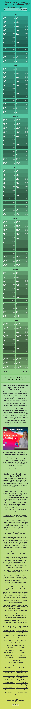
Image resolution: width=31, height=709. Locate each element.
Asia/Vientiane (9, 667)
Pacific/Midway (7, 675)
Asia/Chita (22, 655)
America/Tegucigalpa (21, 692)
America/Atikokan (9, 670)
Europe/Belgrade (22, 657)
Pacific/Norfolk (22, 630)
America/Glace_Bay (22, 685)
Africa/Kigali (16, 675)
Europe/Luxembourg (9, 655)
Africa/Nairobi (21, 633)
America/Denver (22, 682)
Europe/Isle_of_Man (9, 677)
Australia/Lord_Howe (22, 690)
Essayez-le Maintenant (15, 468)
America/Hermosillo (9, 637)
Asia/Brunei (22, 652)
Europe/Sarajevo (9, 633)
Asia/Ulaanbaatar (9, 685)
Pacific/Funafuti (9, 687)
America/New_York (9, 640)
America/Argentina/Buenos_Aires (15, 645)
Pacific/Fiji (21, 667)
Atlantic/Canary (9, 692)
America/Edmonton (22, 665)
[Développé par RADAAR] (15, 700)
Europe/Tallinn (9, 690)
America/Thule (9, 672)
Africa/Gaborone (15, 660)
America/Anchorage (9, 665)
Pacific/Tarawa (22, 670)
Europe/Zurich (22, 677)
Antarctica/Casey (9, 657)
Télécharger (24, 9)
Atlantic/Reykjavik (15, 642)
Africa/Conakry (15, 694)
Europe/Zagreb (9, 647)
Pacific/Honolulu (9, 680)
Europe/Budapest (9, 650)
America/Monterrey (9, 652)
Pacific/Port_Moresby (9, 630)
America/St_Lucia (9, 635)
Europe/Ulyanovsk (21, 672)
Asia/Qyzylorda (22, 637)
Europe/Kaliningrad (22, 635)
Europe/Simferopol (22, 680)
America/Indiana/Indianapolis (15, 662)
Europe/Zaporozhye (22, 687)
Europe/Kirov (22, 647)
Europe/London (22, 650)
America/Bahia (9, 682)
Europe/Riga (24, 675)
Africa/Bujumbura (21, 640)
